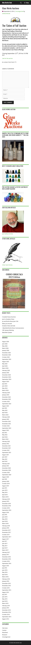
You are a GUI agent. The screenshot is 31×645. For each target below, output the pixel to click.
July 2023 (4, 408)
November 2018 (6, 505)
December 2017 (6, 530)
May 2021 (4, 459)
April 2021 (4, 461)
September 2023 (6, 403)
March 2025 (5, 368)
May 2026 (4, 346)
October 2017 (6, 534)
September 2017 (6, 537)
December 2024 (6, 375)
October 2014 (6, 614)
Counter (4, 630)
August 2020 (5, 477)
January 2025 (5, 372)
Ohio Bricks (5, 270)
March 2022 (5, 439)
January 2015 (5, 608)
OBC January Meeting (8, 330)
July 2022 (4, 432)
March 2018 (5, 523)
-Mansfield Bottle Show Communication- (13, 328)
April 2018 (4, 521)
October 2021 (6, 450)
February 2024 (6, 392)
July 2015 (4, 594)
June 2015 (4, 596)
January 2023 (5, 419)
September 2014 (6, 616)
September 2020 (6, 474)
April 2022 (4, 437)
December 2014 (6, 610)
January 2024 (5, 395)
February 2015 (6, 605)
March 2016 (5, 576)
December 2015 (6, 583)
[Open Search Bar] (20, 2)
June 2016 (4, 570)
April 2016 (4, 574)
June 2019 (4, 490)
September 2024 (6, 379)
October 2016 (6, 561)
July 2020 (4, 479)
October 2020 (6, 472)
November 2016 (6, 559)
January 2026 (5, 350)
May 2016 (4, 572)
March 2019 (5, 497)
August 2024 (5, 381)
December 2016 (6, 557)
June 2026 (4, 344)
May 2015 (4, 599)
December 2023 (6, 397)
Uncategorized (19, 11)
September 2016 (6, 563)
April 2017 (4, 548)
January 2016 (5, 581)
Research (4, 634)
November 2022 (6, 423)
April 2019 (4, 494)
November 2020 (6, 470)
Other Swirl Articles (7, 265)
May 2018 (4, 519)
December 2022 (6, 421)
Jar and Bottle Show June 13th (10, 321)
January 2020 (5, 481)
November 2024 (6, 377)
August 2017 (5, 539)
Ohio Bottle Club (7, 3)
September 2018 (6, 510)
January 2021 (5, 466)
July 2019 (4, 488)
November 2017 (6, 532)
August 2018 (5, 512)
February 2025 (6, 370)
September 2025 (6, 359)
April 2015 (4, 601)
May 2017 (4, 545)
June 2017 (4, 543)
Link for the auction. (7, 58)
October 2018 (6, 508)
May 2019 (4, 492)
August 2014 (5, 619)
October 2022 (6, 426)
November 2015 (6, 585)
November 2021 (6, 448)
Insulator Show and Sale (8, 326)
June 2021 (4, 457)
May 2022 (4, 434)
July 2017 (4, 541)
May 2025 (4, 363)
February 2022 (6, 441)
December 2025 (6, 352)
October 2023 (6, 401)
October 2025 (6, 357)
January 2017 (5, 554)
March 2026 (5, 348)
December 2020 (6, 468)
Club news (5, 628)
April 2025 (4, 366)
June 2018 (4, 517)
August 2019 (5, 486)
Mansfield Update (7, 332)
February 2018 (6, 525)
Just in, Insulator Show (8, 319)
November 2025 (6, 355)
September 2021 (6, 452)
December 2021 (6, 446)
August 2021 (5, 454)
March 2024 (5, 390)
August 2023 (5, 406)
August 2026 (5, 341)
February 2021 (6, 463)
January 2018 (5, 528)
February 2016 (6, 579)
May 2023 (4, 410)
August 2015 (5, 592)
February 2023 (6, 417)
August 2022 (5, 430)
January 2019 (5, 501)
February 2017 (6, 552)
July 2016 (4, 568)
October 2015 (6, 588)
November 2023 (6, 399)
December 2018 (6, 503)
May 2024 (4, 388)
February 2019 (6, 499)
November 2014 (6, 612)
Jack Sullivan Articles (7, 234)
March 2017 (5, 550)
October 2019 (6, 483)
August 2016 (5, 565)
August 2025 (5, 361)
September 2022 (6, 428)
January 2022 (5, 443)
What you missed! (7, 323)
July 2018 (4, 514)
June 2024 (4, 386)
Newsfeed (5, 632)
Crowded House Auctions (9, 317)
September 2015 (6, 590)
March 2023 (5, 415)
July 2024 (4, 383)
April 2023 (4, 412)
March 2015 (5, 603)
